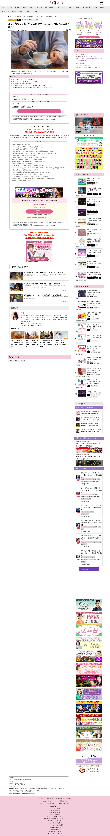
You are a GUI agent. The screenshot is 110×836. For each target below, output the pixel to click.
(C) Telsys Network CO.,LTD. (55, 833)
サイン (99, 352)
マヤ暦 (77, 206)
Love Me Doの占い (55, 812)
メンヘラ (78, 298)
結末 (97, 481)
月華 (82, 511)
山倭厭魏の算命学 (55, 829)
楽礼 (82, 557)
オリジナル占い (94, 494)
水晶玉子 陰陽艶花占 (55, 814)
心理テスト (29, 11)
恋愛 (24, 19)
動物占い (93, 184)
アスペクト (95, 396)
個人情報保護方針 (25, 119)
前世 (80, 257)
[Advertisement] (89, 98)
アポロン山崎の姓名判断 (55, 827)
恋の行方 (89, 498)
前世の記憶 (87, 257)
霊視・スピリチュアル (91, 479)
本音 (37, 19)
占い (19, 19)
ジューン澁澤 (84, 526)
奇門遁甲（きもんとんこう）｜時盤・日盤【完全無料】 (94, 263)
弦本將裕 (88, 184)
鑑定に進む (39, 211)
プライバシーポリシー (54, 801)
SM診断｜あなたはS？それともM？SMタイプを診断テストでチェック (94, 303)
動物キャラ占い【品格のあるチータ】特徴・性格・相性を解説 (94, 337)
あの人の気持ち (49, 7)
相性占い (77, 7)
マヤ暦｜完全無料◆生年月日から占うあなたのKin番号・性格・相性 (94, 201)
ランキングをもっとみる (89, 37)
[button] (89, 125)
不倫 (58, 7)
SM (99, 307)
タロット (82, 195)
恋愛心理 (95, 307)
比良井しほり (84, 542)
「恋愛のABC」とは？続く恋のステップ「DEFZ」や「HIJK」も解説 (94, 314)
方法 (92, 374)
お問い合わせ (66, 803)
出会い (64, 7)
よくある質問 (59, 803)
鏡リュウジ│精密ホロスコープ (55, 816)
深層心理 (95, 296)
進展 (85, 280)
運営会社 (42, 803)
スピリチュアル (94, 352)
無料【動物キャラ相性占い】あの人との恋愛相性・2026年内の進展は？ (94, 274)
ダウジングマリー (85, 494)
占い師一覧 (64, 801)
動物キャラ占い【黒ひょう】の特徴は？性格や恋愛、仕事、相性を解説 (93, 381)
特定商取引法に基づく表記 (64, 798)
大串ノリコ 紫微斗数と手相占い (55, 822)
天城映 (82, 479)
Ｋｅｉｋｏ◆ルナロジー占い (55, 820)
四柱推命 (78, 226)
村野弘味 (93, 246)
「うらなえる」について (45, 798)
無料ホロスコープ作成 (93, 210)
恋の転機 (83, 498)
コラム (10, 7)
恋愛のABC (78, 320)
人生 (88, 235)
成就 (77, 376)
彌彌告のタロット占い (55, 831)
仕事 (96, 244)
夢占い (14, 11)
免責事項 (45, 801)
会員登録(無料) (30, 217)
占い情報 (97, 318)
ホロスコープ (94, 214)
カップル (92, 318)
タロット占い (5, 11)
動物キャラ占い (79, 331)
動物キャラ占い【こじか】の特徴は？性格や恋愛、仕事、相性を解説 (94, 326)
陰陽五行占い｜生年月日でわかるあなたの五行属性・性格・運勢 (94, 240)
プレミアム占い (87, 7)
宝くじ (82, 354)
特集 (96, 212)
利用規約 (37, 119)
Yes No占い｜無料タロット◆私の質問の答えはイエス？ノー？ (89, 128)
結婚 (24, 7)
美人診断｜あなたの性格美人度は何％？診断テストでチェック (94, 359)
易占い (21, 11)
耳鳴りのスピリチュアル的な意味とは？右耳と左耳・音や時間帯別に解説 (94, 370)
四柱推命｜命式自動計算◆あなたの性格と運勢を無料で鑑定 (94, 220)
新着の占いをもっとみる (89, 569)
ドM (80, 309)
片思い (30, 7)
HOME (3, 7)
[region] (89, 126)
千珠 (70, 29)
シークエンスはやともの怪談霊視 (55, 825)
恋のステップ (84, 320)
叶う (80, 376)
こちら (39, 323)
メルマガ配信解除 (50, 803)
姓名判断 (102, 7)
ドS (77, 309)
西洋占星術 (93, 394)
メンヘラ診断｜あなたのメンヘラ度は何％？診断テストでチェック (94, 292)
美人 (95, 363)
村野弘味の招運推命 (55, 810)
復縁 (70, 7)
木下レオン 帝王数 (55, 808)
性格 (83, 257)
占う (39, 111)
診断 (36, 11)
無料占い (17, 7)
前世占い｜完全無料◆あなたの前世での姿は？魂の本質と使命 (94, 252)
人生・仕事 (39, 7)
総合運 (95, 526)
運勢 (95, 7)
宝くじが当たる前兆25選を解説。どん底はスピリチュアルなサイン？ (94, 348)
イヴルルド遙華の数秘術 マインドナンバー (55, 818)
